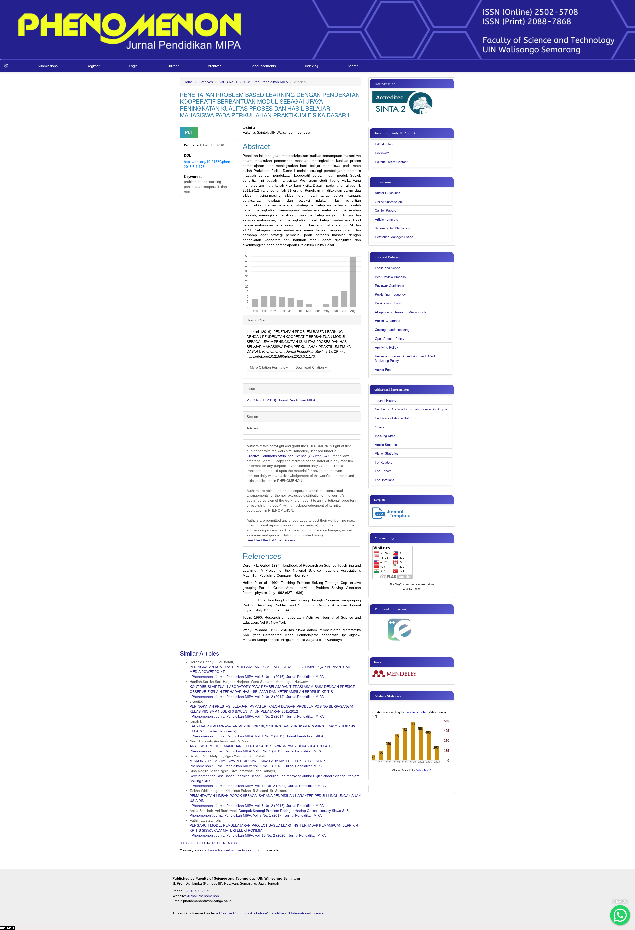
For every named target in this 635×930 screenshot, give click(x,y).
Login (133, 66)
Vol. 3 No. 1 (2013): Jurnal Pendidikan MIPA (253, 82)
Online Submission (388, 202)
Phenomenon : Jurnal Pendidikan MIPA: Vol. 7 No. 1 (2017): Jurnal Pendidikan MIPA (256, 815)
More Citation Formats (268, 367)
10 (199, 843)
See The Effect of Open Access (271, 540)
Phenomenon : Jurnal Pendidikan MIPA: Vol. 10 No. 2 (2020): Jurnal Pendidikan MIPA (259, 835)
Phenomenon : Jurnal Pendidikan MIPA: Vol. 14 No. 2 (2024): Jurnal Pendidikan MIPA (259, 786)
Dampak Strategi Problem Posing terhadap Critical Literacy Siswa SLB (294, 811)
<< (182, 843)
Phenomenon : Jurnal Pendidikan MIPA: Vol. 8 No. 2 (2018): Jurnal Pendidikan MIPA (258, 806)
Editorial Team (385, 144)
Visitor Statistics (387, 453)
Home (188, 82)
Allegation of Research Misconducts (401, 312)
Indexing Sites (385, 436)
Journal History (385, 400)
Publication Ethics (388, 303)
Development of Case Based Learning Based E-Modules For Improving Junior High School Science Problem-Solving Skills (275, 778)
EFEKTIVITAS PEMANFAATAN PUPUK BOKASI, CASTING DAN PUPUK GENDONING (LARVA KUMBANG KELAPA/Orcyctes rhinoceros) (273, 728)
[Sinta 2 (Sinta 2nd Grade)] (403, 103)
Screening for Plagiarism (392, 228)
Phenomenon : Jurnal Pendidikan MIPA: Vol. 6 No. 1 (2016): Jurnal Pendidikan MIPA (258, 677)
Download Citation (310, 367)
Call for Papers (385, 210)
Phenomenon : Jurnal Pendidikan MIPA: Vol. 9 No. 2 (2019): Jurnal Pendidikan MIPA (258, 696)
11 (203, 843)
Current (173, 66)
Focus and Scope (387, 268)
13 (213, 843)
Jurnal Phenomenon (203, 896)
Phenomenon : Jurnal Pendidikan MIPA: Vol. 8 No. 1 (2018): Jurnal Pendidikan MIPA (256, 766)
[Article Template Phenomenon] (391, 513)
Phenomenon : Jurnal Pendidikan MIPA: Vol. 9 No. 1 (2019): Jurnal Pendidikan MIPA (256, 751)
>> (236, 843)
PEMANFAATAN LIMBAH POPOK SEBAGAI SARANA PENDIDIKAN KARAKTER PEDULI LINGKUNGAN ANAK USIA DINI (275, 798)
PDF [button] (189, 132)
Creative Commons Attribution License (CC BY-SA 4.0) (290, 456)
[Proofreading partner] (399, 629)
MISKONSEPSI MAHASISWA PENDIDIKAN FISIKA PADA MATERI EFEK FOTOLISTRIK (258, 761)
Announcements (263, 66)
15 (223, 843)
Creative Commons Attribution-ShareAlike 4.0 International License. (272, 913)
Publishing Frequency (390, 294)
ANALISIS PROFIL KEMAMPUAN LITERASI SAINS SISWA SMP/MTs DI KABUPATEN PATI (260, 746)
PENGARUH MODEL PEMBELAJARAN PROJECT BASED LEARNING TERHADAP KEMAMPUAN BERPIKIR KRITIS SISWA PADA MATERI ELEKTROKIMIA (274, 827)
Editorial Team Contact (391, 162)
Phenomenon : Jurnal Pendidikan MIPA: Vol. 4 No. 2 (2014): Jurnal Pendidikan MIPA (258, 716)
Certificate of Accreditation (394, 418)
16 (228, 843)
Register (93, 66)
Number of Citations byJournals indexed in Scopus (411, 409)
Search (353, 66)
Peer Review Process (390, 277)
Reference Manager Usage (394, 237)
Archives (214, 66)
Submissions (48, 66)
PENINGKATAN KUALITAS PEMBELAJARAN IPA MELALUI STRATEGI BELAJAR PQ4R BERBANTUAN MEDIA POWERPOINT (270, 669)
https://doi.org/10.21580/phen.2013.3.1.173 (207, 164)
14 (218, 843)
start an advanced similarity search (229, 850)
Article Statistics (387, 444)
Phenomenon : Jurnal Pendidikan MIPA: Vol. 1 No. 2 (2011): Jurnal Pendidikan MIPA (257, 736)
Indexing (311, 66)
